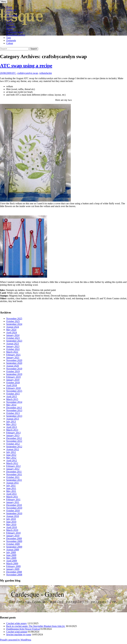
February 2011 (13, 499)
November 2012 (14, 441)
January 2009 (12, 569)
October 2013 (13, 413)
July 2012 (11, 452)
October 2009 (13, 544)
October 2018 (13, 382)
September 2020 (14, 363)
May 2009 (11, 558)
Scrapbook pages (14, 32)
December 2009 (14, 538)
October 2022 (13, 349)
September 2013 (14, 416)
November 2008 (14, 574)
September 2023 (14, 340)
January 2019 (12, 379)
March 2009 (12, 563)
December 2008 (14, 572)
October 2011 (13, 477)
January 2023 (12, 346)
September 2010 (14, 513)
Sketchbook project (15, 35)
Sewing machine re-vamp (18, 634)
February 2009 (13, 566)
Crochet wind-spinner (16, 631)
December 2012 (14, 438)
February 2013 (13, 432)
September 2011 (14, 480)
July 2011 (11, 485)
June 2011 (11, 488)
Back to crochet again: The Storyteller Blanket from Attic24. (35, 626)
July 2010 (11, 519)
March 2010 (12, 530)
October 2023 (13, 338)
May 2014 (11, 405)
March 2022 (12, 352)
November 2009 (14, 541)
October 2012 (13, 443)
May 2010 (11, 524)
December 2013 (14, 407)
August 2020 (12, 366)
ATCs (9, 18)
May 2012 (11, 457)
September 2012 (14, 446)
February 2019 (13, 377)
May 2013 (11, 424)
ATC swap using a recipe (26, 65)
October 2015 (13, 393)
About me (11, 10)
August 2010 (12, 516)
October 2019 (13, 371)
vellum (42, 73)
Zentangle (11, 40)
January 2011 (12, 502)
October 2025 (13, 321)
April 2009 (11, 560)
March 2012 (12, 463)
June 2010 (11, 521)
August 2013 (12, 418)
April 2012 (11, 460)
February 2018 (13, 388)
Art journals (12, 15)
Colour (9, 43)
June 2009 (11, 555)
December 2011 (14, 471)
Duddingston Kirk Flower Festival (23, 629)
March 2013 (12, 430)
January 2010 (12, 535)
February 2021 (13, 354)
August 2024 (12, 327)
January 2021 (12, 357)
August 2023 (12, 343)
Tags (8, 37)
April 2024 (11, 332)
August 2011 (12, 482)
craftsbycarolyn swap (27, 73)
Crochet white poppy (16, 623)
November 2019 (14, 368)
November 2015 (14, 391)
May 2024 (11, 329)
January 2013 (12, 435)
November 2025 (14, 318)
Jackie (49, 73)
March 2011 (12, 496)
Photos (9, 29)
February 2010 (13, 533)
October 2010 (13, 510)
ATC (13, 73)
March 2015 (12, 399)
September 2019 (14, 374)
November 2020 (14, 360)
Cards (9, 21)
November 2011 (14, 474)
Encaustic (11, 26)
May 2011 (11, 491)
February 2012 (13, 466)
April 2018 (11, 385)
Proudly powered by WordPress (15, 639)
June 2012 (11, 455)
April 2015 (11, 396)
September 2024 (14, 324)
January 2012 (12, 469)
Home (9, 7)
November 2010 (14, 508)
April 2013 (11, 427)
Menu (3, 1)
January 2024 (12, 335)
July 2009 (11, 552)
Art (7, 12)
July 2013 (11, 421)
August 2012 (12, 449)
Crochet (10, 23)
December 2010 (14, 505)
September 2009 (14, 546)
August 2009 (12, 549)
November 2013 (14, 410)
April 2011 (11, 494)
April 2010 (11, 527)
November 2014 (14, 402)
